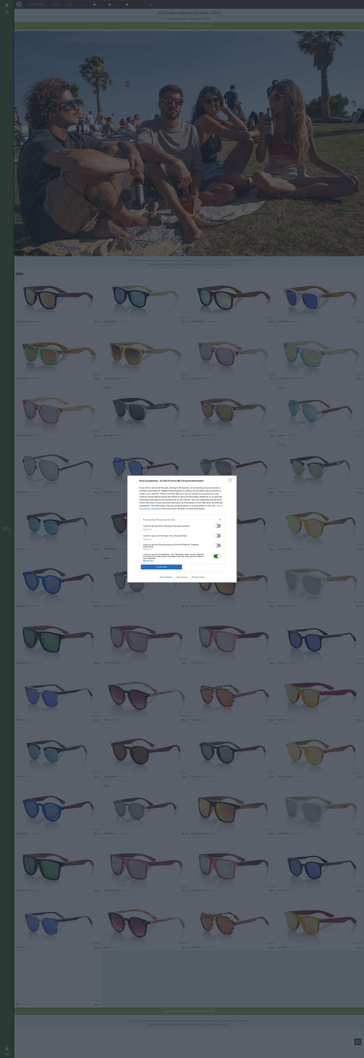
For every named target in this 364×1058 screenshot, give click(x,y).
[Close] (231, 481)
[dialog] (182, 529)
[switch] (217, 526)
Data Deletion (166, 577)
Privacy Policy (198, 577)
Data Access (182, 577)
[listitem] (182, 519)
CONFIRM (161, 567)
